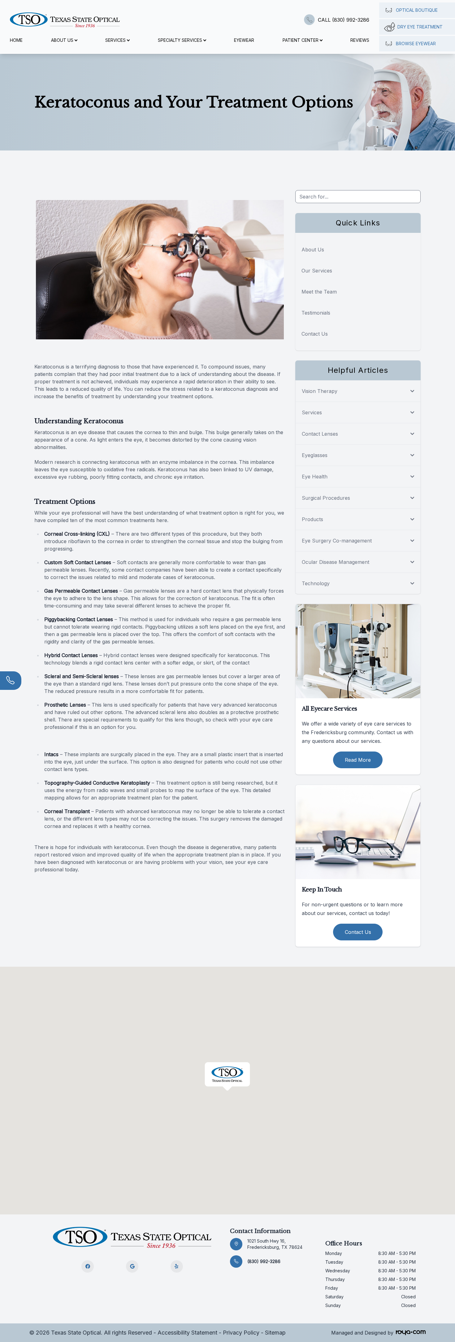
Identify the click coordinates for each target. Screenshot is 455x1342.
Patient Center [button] (300, 40)
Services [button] (115, 40)
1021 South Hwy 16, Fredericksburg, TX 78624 (274, 1244)
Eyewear (244, 40)
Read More (358, 760)
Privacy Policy (241, 1332)
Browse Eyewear (416, 43)
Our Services (316, 271)
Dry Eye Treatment (420, 26)
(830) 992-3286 (263, 1261)
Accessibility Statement (187, 1332)
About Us (312, 249)
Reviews (359, 40)
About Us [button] (62, 40)
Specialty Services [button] (180, 40)
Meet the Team (319, 292)
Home (16, 40)
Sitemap (275, 1332)
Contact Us (314, 334)
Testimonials (315, 313)
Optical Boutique (417, 10)
